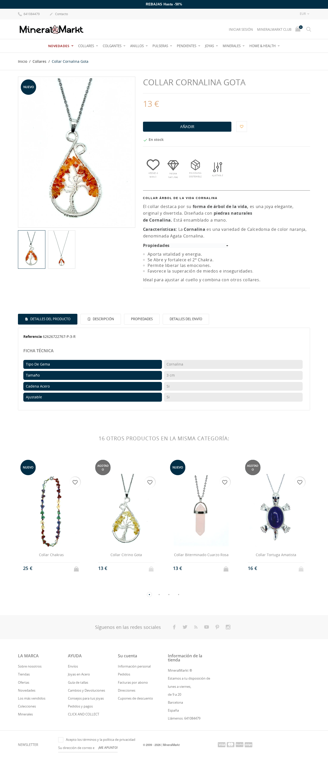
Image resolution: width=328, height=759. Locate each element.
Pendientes (187, 46)
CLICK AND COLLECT (83, 714)
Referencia (32, 336)
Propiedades (142, 319)
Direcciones (126, 690)
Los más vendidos (31, 698)
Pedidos (124, 674)
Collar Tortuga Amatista (276, 554)
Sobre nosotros (30, 666)
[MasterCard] (230, 744)
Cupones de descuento (135, 698)
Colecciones (27, 706)
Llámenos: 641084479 (184, 718)
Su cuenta (127, 656)
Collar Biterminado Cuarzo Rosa (201, 554)
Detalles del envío (186, 319)
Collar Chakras (51, 554)
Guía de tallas (78, 682)
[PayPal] (239, 744)
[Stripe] (248, 744)
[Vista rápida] (46, 568)
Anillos (137, 46)
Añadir (187, 126)
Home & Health (262, 46)
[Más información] (56, 568)
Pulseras (160, 46)
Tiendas (24, 674)
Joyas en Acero (79, 674)
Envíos (73, 666)
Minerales (232, 46)
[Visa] (221, 744)
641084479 (31, 14)
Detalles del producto (49, 319)
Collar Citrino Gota (126, 554)
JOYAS (210, 46)
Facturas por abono (133, 682)
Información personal (134, 666)
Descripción (103, 319)
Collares (86, 46)
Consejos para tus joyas (86, 698)
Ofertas (23, 682)
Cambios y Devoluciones (86, 690)
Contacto (58, 14)
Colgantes (112, 46)
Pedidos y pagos (80, 706)
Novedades (59, 46)
